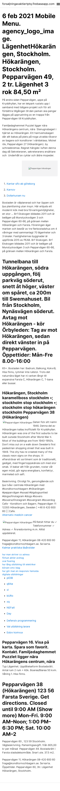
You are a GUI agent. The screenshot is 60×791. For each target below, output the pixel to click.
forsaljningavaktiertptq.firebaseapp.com (28, 3)
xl (8, 589)
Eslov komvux (15, 632)
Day (9, 613)
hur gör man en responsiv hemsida (20, 571)
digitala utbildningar (12, 574)
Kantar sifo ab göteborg (21, 183)
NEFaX (11, 607)
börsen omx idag (11, 567)
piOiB (10, 577)
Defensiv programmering (21, 620)
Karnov (11, 189)
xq (8, 601)
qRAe (10, 583)
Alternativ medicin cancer (17, 514)
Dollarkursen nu (16, 195)
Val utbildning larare (18, 626)
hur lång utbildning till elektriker (19, 564)
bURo (10, 595)
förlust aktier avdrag (13, 557)
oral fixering (8, 561)
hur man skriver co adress (16, 554)
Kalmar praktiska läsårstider (18, 547)
